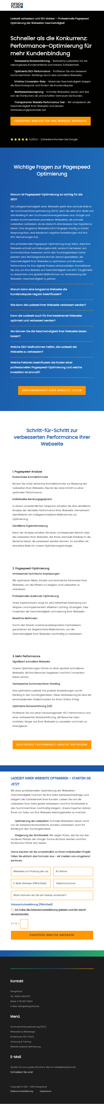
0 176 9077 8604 (24, 1001)
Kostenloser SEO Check (22, 1037)
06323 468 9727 (22, 996)
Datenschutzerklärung (21, 1091)
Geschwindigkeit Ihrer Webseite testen (52, 390)
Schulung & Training (20, 1042)
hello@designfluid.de (28, 1006)
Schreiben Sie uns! (21, 1072)
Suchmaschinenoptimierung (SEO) (28, 1027)
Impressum (45, 1091)
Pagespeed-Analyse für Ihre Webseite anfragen (50, 121)
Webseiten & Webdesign (22, 1032)
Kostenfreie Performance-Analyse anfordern (52, 745)
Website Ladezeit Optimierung (25, 1047)
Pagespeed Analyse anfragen (52, 935)
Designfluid (16, 991)
